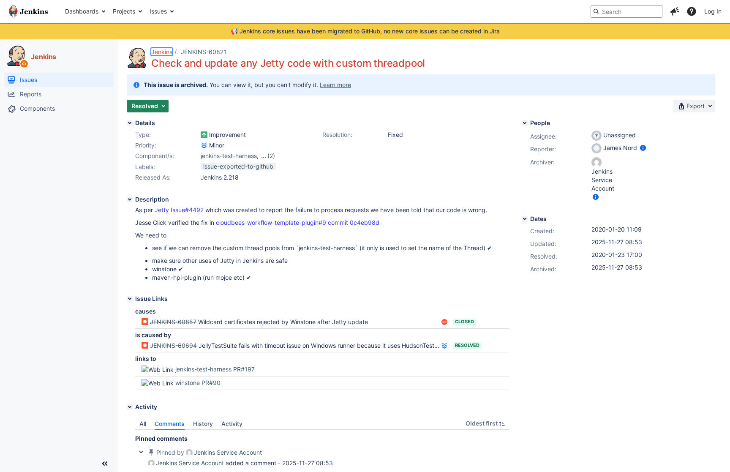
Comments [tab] (170, 423)
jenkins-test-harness (229, 155)
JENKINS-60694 (173, 345)
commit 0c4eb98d (353, 222)
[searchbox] (626, 11)
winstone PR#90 (198, 382)
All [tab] (142, 423)
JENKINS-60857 (173, 321)
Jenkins (161, 51)
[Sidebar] (105, 463)
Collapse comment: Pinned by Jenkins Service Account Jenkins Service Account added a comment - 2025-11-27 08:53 (141, 452)
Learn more (335, 84)
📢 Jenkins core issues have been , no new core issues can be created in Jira (365, 31)
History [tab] (203, 423)
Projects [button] (124, 11)
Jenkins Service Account (228, 452)
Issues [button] (158, 11)
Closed (464, 322)
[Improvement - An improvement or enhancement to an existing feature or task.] (204, 134)
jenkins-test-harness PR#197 (215, 369)
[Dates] (525, 219)
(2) (271, 155)
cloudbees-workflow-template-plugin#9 (271, 222)
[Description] (130, 199)
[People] (525, 123)
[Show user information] (643, 147)
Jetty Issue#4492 (179, 209)
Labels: (145, 166)
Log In (713, 11)
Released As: (153, 177)
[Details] (130, 123)
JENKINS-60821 (203, 51)
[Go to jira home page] (28, 11)
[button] (674, 11)
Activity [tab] (231, 423)
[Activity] (130, 407)
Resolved (467, 345)
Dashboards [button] (81, 11)
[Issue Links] (130, 299)
